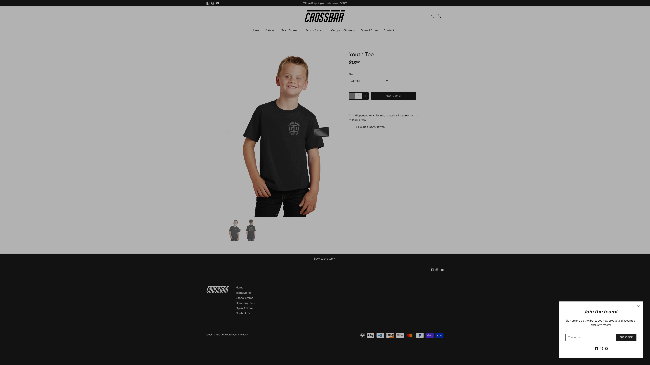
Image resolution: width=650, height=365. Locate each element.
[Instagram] (601, 348)
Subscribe (626, 337)
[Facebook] (596, 348)
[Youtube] (606, 348)
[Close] (638, 306)
